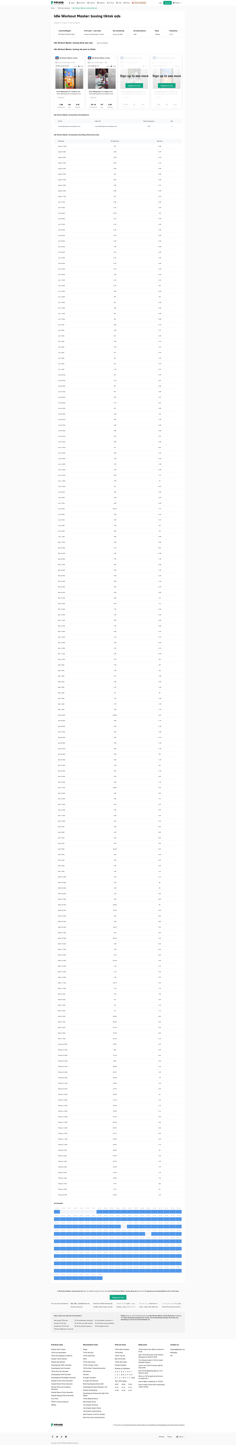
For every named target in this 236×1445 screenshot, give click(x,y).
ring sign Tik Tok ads (60, 1323)
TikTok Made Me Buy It (90, 1399)
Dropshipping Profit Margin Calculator (63, 1378)
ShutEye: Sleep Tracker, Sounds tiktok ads (104, 1307)
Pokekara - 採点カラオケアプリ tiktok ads (127, 1307)
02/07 (117, 1384)
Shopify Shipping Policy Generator (62, 1395)
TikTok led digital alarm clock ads (63, 1329)
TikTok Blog (119, 1352)
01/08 (123, 1390)
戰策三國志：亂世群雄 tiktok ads (80, 1303)
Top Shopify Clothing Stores (92, 1411)
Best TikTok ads (120, 1359)
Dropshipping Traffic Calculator (61, 1365)
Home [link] (53, 8)
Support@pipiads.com (177, 1349)
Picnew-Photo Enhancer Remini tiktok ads (173, 1307)
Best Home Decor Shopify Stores (94, 1417)
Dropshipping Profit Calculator (61, 1374)
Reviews (86, 1374)
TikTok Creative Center (90, 1365)
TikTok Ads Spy (88, 1352)
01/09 (117, 1390)
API (171, 1356)
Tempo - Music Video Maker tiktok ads (150, 1307)
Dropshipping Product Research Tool (95, 1387)
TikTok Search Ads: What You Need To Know (151, 1350)
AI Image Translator (89, 1378)
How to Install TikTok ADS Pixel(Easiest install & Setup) (151, 1386)
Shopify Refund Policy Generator (62, 1384)
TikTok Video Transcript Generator (94, 1368)
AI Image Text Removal (90, 1381)
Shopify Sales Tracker (58, 1349)
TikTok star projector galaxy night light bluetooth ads (84, 1326)
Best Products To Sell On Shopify (94, 1414)
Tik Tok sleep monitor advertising (104, 1323)
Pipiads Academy (120, 1365)
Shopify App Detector (58, 1362)
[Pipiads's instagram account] (65, 1436)
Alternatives (87, 1371)
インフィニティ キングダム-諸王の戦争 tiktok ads (173, 1303)
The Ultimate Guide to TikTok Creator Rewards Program (150, 1361)
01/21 (117, 1387)
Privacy (161, 1437)
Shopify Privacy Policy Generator (62, 1381)
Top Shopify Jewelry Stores (92, 1408)
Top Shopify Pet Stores (90, 1405)
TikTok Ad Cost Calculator (59, 1371)
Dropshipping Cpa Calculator (60, 1368)
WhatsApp (173, 1352)
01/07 (130, 1390)
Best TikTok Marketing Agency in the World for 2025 (150, 1372)
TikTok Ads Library (89, 1362)
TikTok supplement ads (101, 1326)
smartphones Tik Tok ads (61, 1326)
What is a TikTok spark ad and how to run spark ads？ (150, 1377)
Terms (169, 1437)
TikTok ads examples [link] (63, 8)
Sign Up (167, 3)
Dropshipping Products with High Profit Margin (95, 1394)
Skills (85, 1359)
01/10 (130, 1387)
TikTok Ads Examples (122, 1349)
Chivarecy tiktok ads (76, 1307)
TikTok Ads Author (121, 1362)
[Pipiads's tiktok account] (61, 1436)
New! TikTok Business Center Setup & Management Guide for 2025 (151, 1356)
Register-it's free (134, 85)
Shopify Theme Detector (59, 1359)
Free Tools (54, 1399)
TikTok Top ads (120, 1356)
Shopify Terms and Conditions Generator (61, 1388)
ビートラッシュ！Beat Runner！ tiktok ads (150, 1303)
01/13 (123, 1387)
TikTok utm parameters (58, 1352)
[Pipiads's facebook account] (52, 1436)
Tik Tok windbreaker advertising (83, 1320)
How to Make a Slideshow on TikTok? (150, 1381)
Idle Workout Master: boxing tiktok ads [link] (85, 8)
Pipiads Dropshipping (90, 1390)
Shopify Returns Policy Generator (62, 1392)
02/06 (123, 1384)
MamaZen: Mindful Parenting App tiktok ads (104, 1303)
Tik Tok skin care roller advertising (84, 1323)
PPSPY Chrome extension (60, 1402)
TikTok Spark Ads (89, 1356)
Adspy (85, 1349)
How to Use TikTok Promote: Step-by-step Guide (150, 1366)
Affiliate (53, 1405)
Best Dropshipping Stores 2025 (93, 1384)
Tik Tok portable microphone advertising (105, 1320)
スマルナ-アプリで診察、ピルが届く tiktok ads (127, 1303)
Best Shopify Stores (89, 1402)
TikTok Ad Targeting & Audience (61, 1356)
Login (160, 3)
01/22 (130, 1384)
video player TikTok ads (61, 1320)
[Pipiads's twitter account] (57, 1436)
